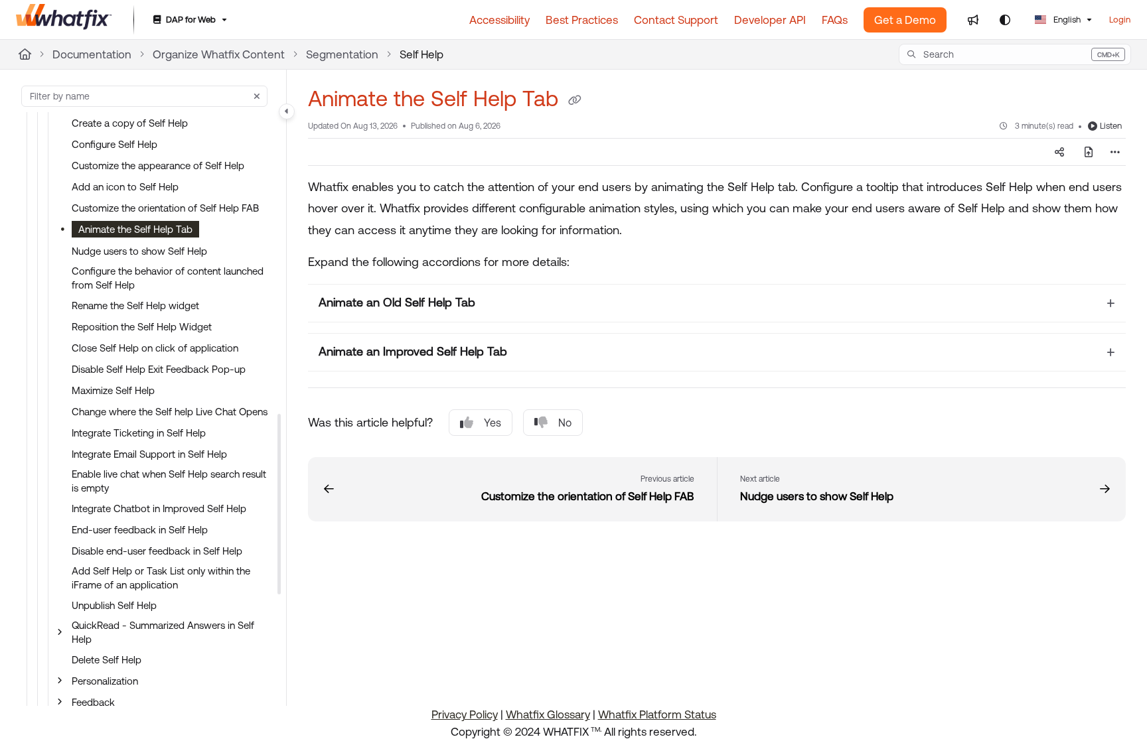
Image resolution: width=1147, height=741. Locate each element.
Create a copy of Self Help (130, 123)
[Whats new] (973, 20)
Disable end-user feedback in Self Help (157, 551)
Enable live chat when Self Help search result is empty (169, 481)
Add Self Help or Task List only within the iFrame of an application (161, 577)
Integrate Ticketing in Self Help (139, 432)
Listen (1111, 126)
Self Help (421, 54)
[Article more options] (1115, 152)
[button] (1015, 54)
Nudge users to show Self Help (139, 251)
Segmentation (342, 54)
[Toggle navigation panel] (287, 111)
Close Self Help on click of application (155, 348)
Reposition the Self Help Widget (142, 326)
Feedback (93, 702)
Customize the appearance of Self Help (158, 165)
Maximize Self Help (113, 390)
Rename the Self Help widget (135, 305)
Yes (492, 423)
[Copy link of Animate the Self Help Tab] (574, 100)
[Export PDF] (1088, 152)
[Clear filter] (257, 96)
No (565, 423)
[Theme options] (1005, 20)
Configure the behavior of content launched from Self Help (168, 278)
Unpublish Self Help (114, 605)
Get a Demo (905, 20)
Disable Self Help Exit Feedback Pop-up (159, 369)
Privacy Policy (464, 714)
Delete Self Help (106, 659)
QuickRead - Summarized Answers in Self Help (163, 632)
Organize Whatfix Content (219, 54)
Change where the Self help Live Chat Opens (170, 411)
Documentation (91, 54)
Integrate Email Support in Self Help (149, 454)
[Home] (64, 20)
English (1066, 20)
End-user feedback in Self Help (140, 529)
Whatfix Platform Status (657, 714)
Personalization (105, 681)
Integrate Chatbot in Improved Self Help (159, 508)
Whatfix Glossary (548, 714)
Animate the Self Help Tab (135, 229)
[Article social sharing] (1059, 152)
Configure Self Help (114, 144)
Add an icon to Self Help (125, 186)
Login (1119, 20)
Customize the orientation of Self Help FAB (165, 208)
